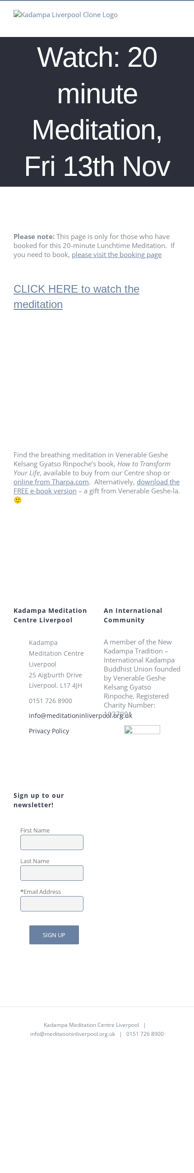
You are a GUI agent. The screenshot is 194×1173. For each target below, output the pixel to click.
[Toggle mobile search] (160, 23)
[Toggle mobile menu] (176, 23)
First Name (35, 830)
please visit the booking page (117, 254)
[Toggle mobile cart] (144, 23)
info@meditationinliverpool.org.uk (59, 715)
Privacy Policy (49, 731)
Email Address (42, 892)
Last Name (34, 861)
